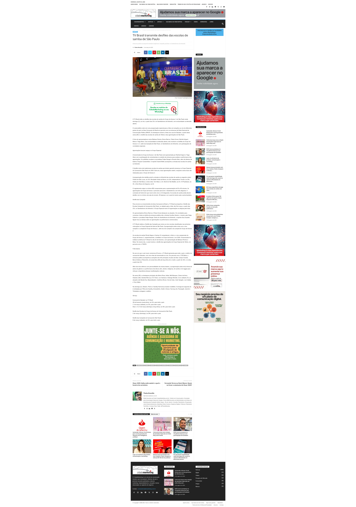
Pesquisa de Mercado (201, 478)
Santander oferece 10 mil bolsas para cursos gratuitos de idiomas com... (214, 132)
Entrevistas (203, 21)
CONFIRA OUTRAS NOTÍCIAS (141, 414)
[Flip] (171, 52)
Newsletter (173, 4)
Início (134, 30)
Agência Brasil (140, 365)
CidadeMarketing (139, 21)
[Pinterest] (154, 52)
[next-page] (191, 414)
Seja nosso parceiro (162, 4)
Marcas (198, 486)
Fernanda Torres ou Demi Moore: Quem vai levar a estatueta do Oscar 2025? (178, 384)
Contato (210, 4)
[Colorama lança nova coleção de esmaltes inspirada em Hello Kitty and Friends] (162, 424)
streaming (171, 365)
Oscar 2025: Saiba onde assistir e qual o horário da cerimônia (146, 384)
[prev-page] (189, 414)
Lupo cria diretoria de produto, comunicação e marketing (141, 455)
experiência (164, 365)
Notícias (150, 21)
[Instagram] (210, 7)
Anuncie (204, 4)
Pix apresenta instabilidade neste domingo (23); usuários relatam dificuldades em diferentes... (214, 178)
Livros (211, 21)
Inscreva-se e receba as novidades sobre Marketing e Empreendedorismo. (210, 32)
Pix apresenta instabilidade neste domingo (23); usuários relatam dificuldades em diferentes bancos (181, 457)
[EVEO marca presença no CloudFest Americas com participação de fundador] (182, 424)
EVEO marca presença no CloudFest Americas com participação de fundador (180, 433)
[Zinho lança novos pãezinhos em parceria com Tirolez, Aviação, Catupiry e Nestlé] (200, 217)
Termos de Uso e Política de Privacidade (189, 4)
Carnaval (152, 365)
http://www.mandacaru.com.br (150, 395)
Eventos (136, 26)
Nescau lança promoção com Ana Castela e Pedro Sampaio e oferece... (214, 168)
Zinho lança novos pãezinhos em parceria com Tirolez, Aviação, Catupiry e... (214, 216)
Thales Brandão (138, 47)
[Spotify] (215, 7)
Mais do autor (154, 414)
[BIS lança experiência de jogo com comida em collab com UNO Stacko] (200, 189)
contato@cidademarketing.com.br (146, 489)
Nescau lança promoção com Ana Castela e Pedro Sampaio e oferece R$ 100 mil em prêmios (162, 456)
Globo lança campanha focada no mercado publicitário (213, 206)
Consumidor (199, 481)
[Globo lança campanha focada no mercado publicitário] (200, 207)
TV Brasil (185, 365)
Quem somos (134, 4)
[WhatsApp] (221, 7)
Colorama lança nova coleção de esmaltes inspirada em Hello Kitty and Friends (162, 433)
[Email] (167, 52)
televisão (177, 365)
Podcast (187, 21)
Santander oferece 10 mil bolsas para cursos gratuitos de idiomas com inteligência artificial (142, 434)
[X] (218, 7)
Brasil (147, 365)
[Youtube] (224, 7)
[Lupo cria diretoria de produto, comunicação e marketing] (142, 446)
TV (181, 365)
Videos (196, 21)
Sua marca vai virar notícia (147, 4)
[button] (223, 24)
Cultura (158, 365)
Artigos (159, 21)
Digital (197, 472)
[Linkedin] (212, 7)
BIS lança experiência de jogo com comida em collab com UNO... (214, 188)
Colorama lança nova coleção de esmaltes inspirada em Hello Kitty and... (214, 141)
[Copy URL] (175, 52)
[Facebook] (207, 7)
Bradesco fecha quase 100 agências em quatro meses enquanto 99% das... (213, 197)
